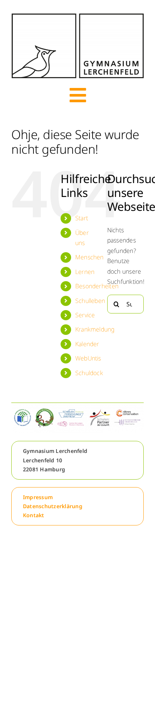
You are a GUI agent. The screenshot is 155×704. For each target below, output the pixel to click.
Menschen (89, 257)
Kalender (87, 344)
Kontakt (33, 515)
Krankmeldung (95, 329)
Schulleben (90, 301)
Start (81, 218)
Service (85, 315)
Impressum (38, 497)
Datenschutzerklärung (52, 506)
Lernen (84, 272)
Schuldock (89, 373)
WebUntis (88, 358)
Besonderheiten (97, 286)
